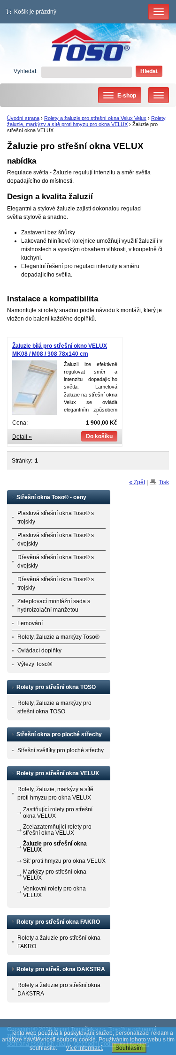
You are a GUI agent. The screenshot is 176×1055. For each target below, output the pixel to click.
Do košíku (99, 436)
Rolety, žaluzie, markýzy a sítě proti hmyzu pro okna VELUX (87, 121)
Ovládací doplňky (39, 650)
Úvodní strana (23, 118)
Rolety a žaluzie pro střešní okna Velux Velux (95, 118)
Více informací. (84, 1048)
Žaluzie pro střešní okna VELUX (55, 846)
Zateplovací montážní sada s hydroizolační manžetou (53, 605)
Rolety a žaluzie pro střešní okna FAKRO (58, 942)
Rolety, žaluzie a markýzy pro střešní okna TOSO (54, 707)
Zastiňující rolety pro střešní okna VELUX (57, 812)
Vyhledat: (26, 71)
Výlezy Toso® (34, 664)
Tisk (164, 482)
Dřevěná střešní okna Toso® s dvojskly (55, 561)
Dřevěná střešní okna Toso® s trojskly (55, 583)
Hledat (149, 71)
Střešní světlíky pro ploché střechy (60, 750)
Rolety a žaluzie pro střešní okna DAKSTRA (58, 989)
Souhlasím (129, 1048)
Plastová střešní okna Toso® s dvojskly (55, 539)
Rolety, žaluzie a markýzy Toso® (58, 637)
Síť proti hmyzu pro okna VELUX (64, 861)
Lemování (30, 623)
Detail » (22, 437)
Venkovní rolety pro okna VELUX (54, 891)
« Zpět (137, 482)
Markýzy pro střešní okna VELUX (54, 874)
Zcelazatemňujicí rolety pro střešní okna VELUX (57, 829)
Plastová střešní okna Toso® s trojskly (55, 517)
